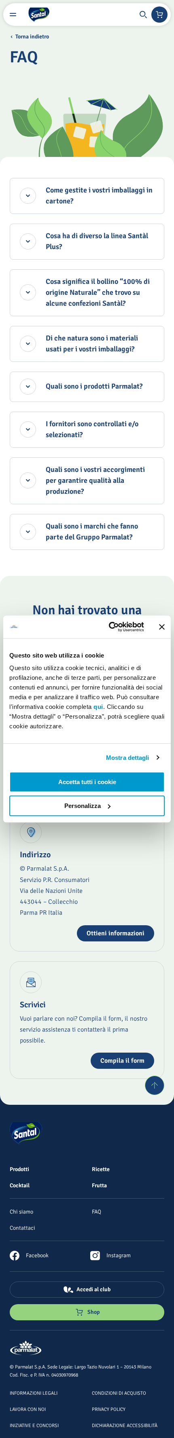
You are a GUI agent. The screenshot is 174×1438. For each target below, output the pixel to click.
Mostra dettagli (127, 757)
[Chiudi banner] (162, 627)
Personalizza (82, 805)
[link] (29, 1255)
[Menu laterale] (12, 14)
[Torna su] (154, 1085)
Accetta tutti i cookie (87, 781)
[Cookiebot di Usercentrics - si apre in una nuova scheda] (109, 627)
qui (98, 706)
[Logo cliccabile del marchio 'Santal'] (39, 14)
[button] (143, 14)
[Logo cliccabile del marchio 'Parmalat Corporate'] (26, 1348)
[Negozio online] (159, 14)
